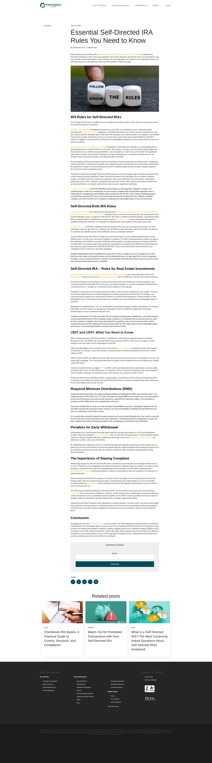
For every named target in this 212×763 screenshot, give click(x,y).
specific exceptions (102, 435)
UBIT (102, 368)
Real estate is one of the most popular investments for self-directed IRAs (99, 274)
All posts (47, 26)
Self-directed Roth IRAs (80, 212)
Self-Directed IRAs (89, 132)
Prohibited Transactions (80, 130)
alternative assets (123, 219)
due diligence (92, 483)
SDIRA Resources (120, 6)
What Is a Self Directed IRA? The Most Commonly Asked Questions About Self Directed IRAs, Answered (149, 640)
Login (167, 6)
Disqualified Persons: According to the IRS (87, 147)
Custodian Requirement (80, 189)
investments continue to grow (141, 437)
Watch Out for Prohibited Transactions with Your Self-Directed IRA (105, 636)
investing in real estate (108, 277)
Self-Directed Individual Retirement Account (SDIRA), (119, 54)
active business (124, 348)
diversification (76, 277)
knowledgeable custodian (81, 471)
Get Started (99, 6)
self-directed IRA (96, 524)
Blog (46, 627)
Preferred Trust (79, 47)
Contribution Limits (78, 227)
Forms (155, 6)
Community (140, 6)
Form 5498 (75, 493)
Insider (91, 627)
